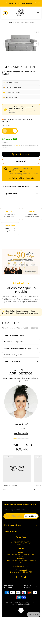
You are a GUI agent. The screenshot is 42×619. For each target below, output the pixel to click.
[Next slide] (36, 3)
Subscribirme (30, 516)
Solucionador (10, 531)
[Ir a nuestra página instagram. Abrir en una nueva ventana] (21, 577)
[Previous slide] (6, 3)
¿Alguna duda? (10, 194)
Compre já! (21, 161)
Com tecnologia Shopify (21, 604)
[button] (15, 438)
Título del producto (10, 485)
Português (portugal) (8, 586)
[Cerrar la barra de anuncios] (39, 3)
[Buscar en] (33, 13)
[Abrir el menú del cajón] (5, 13)
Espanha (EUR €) (27, 586)
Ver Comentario (21, 433)
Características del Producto (16, 186)
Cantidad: (6, 125)
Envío (18, 146)
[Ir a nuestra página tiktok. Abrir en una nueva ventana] (25, 577)
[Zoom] (36, 32)
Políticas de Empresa (14, 525)
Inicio (10, 22)
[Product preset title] (17, 468)
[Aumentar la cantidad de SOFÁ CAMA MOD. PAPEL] (15, 131)
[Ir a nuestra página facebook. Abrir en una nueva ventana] (16, 577)
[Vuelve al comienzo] (21, 610)
